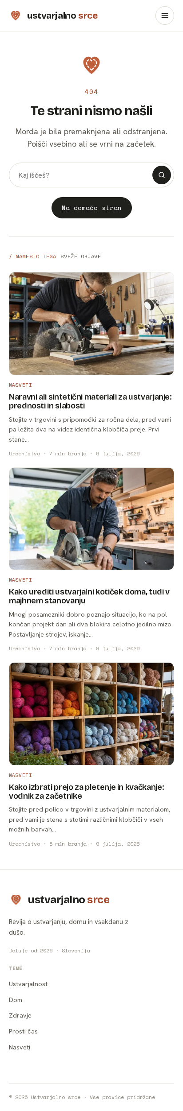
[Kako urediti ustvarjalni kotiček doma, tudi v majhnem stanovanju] (91, 519)
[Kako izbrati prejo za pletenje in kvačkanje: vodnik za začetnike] (91, 713)
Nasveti (20, 384)
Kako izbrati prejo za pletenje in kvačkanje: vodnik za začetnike (86, 791)
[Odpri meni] (164, 15)
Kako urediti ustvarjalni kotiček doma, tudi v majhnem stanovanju (89, 596)
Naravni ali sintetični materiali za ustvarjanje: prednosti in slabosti (90, 401)
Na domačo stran (92, 207)
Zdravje (20, 1015)
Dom (15, 999)
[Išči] (161, 175)
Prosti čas (23, 1031)
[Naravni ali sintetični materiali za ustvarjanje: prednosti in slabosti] (91, 323)
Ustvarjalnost (28, 983)
